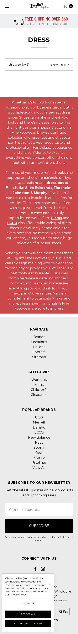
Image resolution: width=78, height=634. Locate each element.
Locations (39, 342)
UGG (39, 417)
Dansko (39, 427)
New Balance (39, 437)
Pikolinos (39, 463)
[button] (39, 64)
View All (39, 468)
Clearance (39, 395)
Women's (39, 380)
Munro (39, 458)
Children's (39, 390)
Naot (39, 442)
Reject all (28, 614)
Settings (28, 603)
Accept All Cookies (28, 623)
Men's (39, 385)
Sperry (39, 447)
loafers (31, 183)
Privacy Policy (18, 594)
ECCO (12, 223)
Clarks (56, 218)
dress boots (57, 183)
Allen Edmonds (38, 188)
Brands (39, 337)
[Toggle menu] (5, 6)
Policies (39, 347)
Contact (39, 352)
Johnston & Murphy (30, 193)
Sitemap (39, 357)
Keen (39, 453)
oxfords (51, 178)
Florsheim (63, 188)
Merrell (39, 422)
